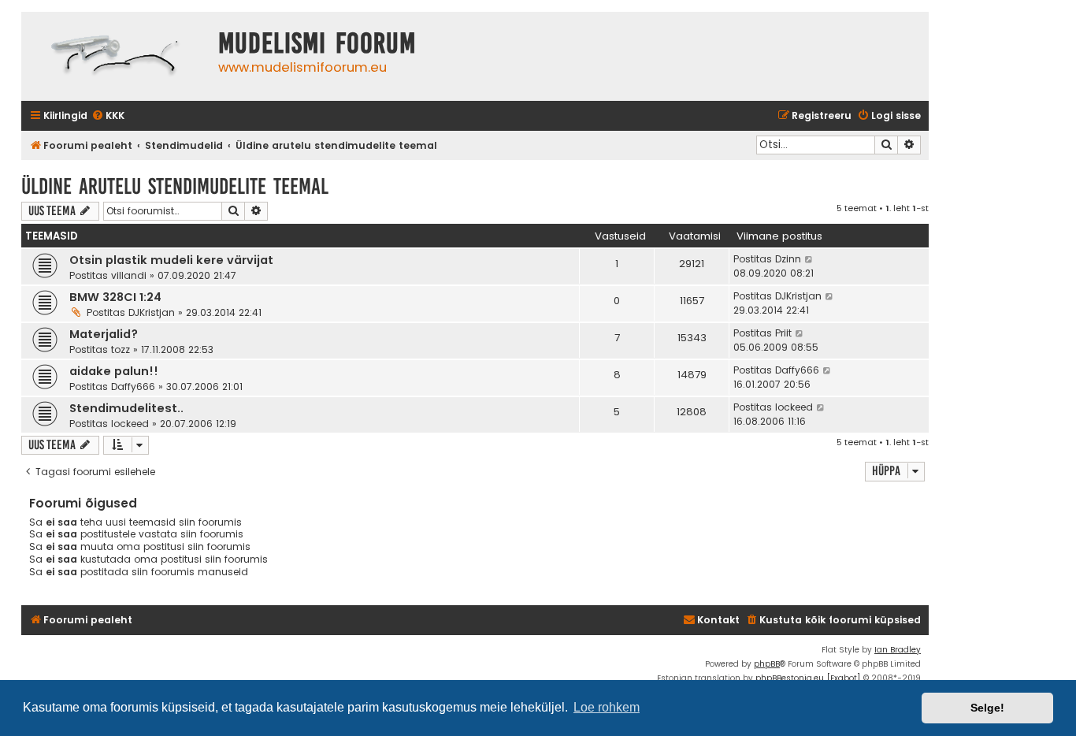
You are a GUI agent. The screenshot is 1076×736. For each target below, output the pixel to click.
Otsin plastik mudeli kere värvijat (171, 260)
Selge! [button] (987, 707)
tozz (120, 349)
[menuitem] (107, 116)
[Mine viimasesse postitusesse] (809, 259)
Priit (783, 333)
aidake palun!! (113, 371)
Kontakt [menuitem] (718, 619)
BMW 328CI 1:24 (115, 297)
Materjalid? (103, 334)
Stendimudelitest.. (126, 408)
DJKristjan (151, 312)
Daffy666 (133, 386)
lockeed (130, 423)
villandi (129, 275)
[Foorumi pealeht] (115, 56)
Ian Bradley (897, 650)
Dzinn (788, 259)
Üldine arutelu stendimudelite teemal (174, 186)
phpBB (767, 664)
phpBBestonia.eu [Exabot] (808, 678)
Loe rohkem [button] (606, 707)
